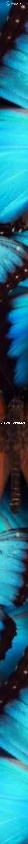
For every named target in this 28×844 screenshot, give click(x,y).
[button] (26, 3)
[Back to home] (14, 3)
